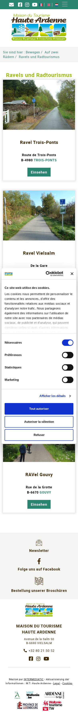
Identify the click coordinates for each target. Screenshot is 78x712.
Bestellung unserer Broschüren (39, 590)
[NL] (56, 5)
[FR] (41, 5)
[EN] (48, 5)
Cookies (67, 683)
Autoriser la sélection (39, 421)
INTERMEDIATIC (34, 679)
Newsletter (39, 550)
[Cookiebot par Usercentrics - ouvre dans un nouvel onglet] (47, 273)
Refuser (39, 435)
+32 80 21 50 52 (42, 650)
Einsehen (39, 172)
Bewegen (33, 52)
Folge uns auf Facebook (39, 569)
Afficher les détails (52, 396)
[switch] (67, 355)
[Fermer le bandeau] (72, 273)
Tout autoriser (39, 408)
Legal (56, 683)
